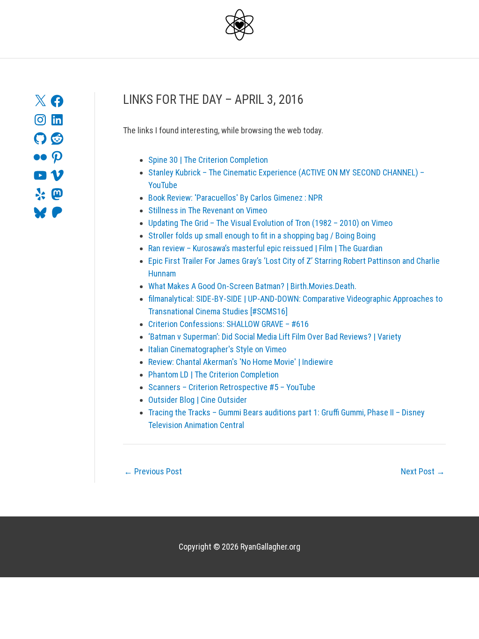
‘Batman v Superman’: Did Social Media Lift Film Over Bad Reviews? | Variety (274, 336)
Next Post (423, 471)
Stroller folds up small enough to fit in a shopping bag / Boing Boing (262, 235)
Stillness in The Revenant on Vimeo (207, 210)
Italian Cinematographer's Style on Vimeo (217, 349)
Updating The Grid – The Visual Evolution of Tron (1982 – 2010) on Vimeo (270, 223)
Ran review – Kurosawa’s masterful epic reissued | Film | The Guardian (265, 248)
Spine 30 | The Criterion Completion (208, 160)
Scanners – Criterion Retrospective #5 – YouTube (231, 387)
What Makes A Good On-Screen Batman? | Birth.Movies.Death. (252, 286)
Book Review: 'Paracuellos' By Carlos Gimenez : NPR (235, 198)
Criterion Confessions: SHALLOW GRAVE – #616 (228, 324)
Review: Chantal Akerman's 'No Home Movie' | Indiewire (240, 362)
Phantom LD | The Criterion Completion (213, 374)
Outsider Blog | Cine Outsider (197, 400)
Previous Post (153, 471)
